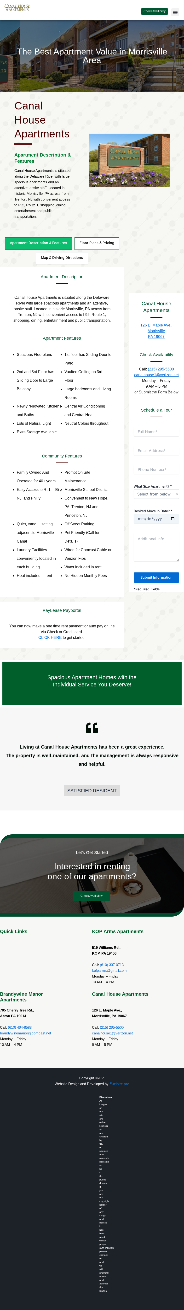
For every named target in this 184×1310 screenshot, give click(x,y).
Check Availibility (155, 11)
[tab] (38, 243)
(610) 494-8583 (20, 1027)
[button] (175, 12)
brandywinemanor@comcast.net (25, 1033)
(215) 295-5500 (161, 369)
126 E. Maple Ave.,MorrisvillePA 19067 (156, 331)
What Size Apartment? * (153, 486)
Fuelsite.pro (119, 1084)
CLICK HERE (50, 638)
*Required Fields (147, 589)
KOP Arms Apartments (118, 931)
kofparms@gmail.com (109, 971)
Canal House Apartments (120, 994)
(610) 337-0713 (112, 965)
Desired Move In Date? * (153, 511)
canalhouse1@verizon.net (156, 375)
